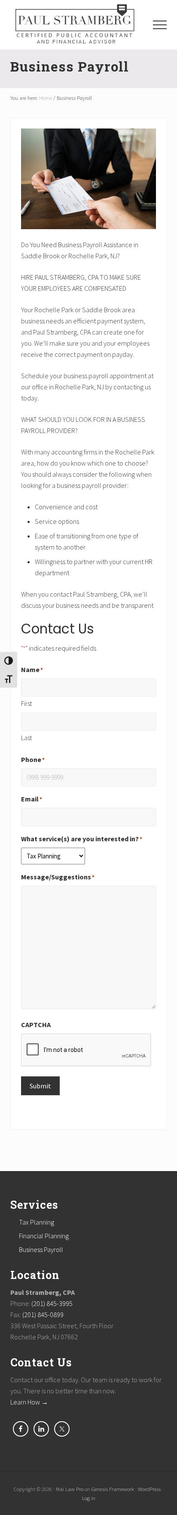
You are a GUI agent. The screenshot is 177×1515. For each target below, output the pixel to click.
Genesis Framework (113, 1488)
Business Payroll (41, 1249)
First (26, 703)
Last (26, 738)
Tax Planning (36, 1222)
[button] (160, 25)
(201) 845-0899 (43, 1314)
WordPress (149, 1488)
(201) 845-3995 (52, 1303)
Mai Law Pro (69, 1488)
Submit (40, 1086)
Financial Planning (44, 1235)
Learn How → (29, 1402)
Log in (88, 1497)
